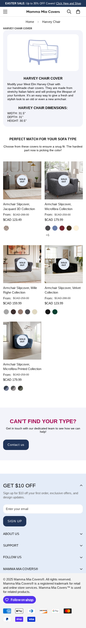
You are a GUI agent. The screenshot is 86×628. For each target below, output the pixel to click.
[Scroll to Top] (78, 606)
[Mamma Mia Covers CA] (43, 11)
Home (30, 21)
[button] (78, 11)
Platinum (6, 311)
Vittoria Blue (6, 388)
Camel (20, 311)
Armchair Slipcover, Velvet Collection (63, 290)
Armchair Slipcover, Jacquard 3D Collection (19, 206)
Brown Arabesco (6, 228)
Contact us (16, 444)
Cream (76, 228)
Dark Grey (47, 228)
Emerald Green (54, 311)
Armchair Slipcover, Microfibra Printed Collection (22, 367)
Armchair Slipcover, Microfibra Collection (58, 206)
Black (47, 311)
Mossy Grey (20, 388)
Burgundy (61, 228)
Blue (54, 228)
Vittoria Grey (13, 388)
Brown (13, 311)
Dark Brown (69, 228)
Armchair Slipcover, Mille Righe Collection (20, 290)
